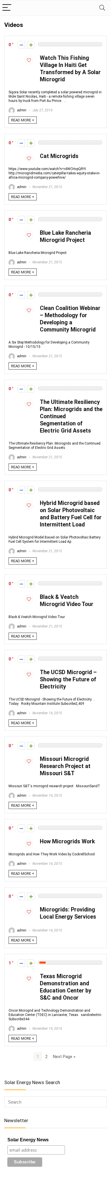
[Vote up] (31, 45)
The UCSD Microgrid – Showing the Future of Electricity (68, 679)
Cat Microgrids (59, 156)
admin (21, 110)
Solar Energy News (28, 1139)
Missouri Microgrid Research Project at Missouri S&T (65, 766)
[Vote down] (21, 45)
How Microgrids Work (67, 841)
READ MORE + (22, 120)
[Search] (102, 7)
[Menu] (7, 7)
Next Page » (64, 1056)
